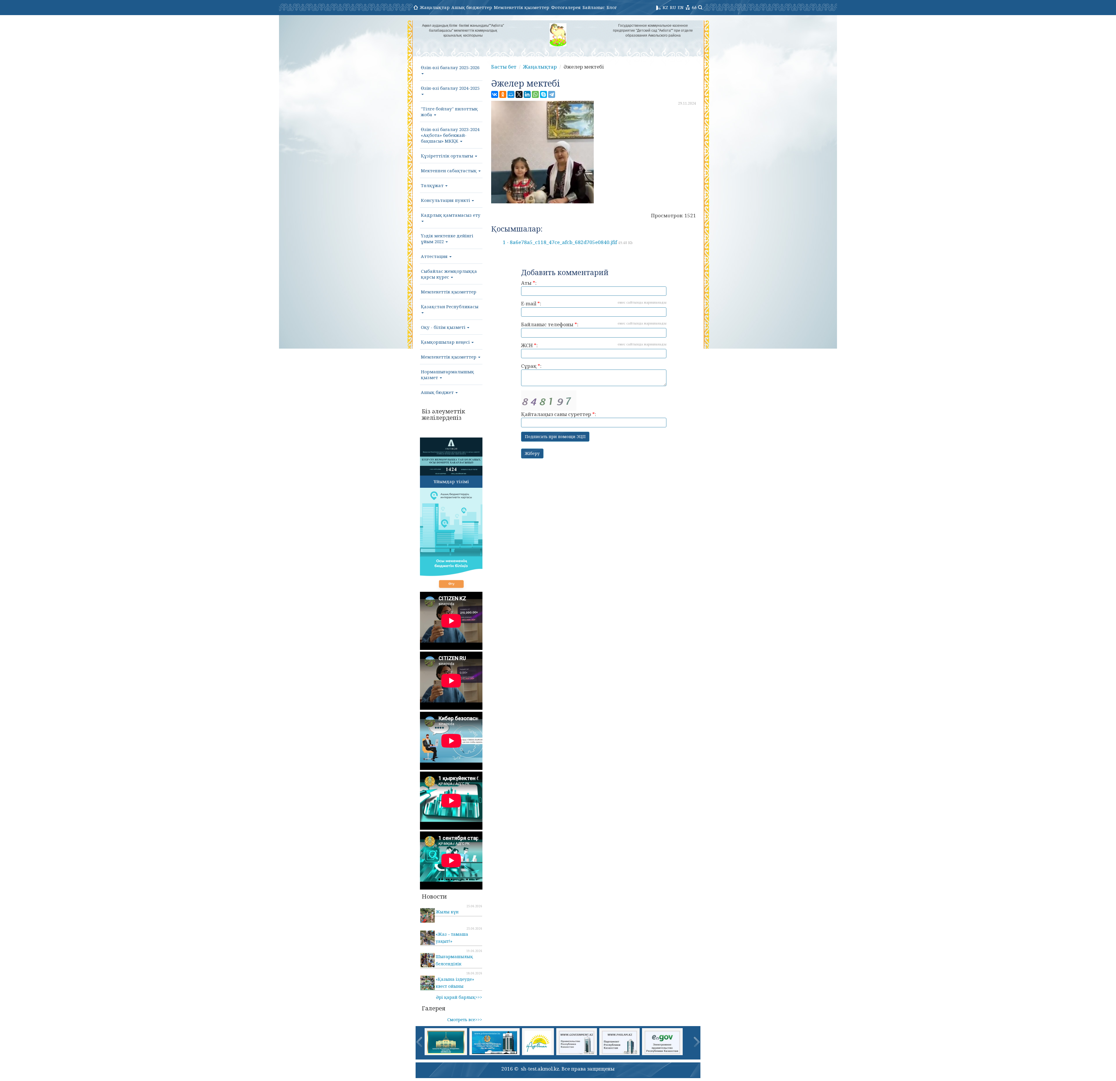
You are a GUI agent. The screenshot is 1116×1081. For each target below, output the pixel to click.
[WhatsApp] (535, 94)
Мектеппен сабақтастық (449, 170)
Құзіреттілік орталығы (447, 156)
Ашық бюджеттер (471, 7)
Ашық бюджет (438, 392)
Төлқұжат (433, 185)
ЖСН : (593, 345)
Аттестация (435, 256)
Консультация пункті (446, 200)
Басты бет (503, 66)
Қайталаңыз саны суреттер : (558, 414)
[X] (519, 94)
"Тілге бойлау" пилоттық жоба (449, 111)
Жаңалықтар (435, 7)
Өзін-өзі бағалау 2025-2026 (450, 67)
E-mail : (593, 303)
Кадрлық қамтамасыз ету (450, 215)
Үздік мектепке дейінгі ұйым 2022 (447, 238)
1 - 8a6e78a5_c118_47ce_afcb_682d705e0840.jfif (568, 242)
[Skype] (543, 94)
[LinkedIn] (527, 94)
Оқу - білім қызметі (443, 327)
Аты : (528, 282)
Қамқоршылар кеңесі (446, 342)
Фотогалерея (566, 7)
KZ (665, 7)
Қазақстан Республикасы (449, 306)
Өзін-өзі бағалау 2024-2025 (450, 88)
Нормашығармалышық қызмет (447, 374)
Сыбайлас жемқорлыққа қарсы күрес (449, 274)
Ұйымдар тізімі (451, 481)
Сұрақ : (531, 366)
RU (673, 7)
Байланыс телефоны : (593, 324)
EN (681, 7)
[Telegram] (551, 94)
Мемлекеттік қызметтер (521, 7)
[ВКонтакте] (494, 94)
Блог (612, 7)
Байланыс (593, 7)
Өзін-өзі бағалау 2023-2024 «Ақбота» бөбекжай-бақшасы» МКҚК (450, 135)
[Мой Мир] (510, 94)
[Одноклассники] (502, 94)
